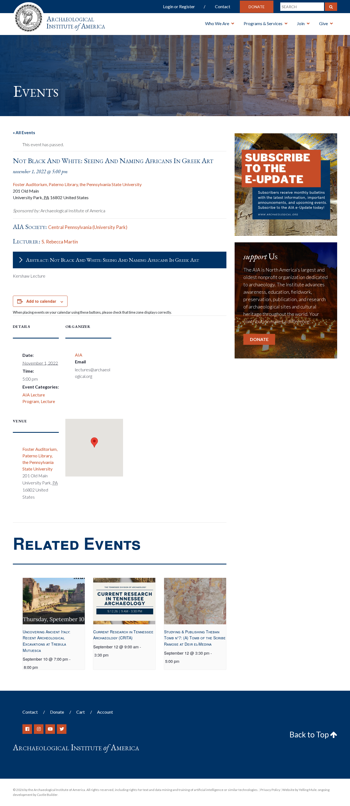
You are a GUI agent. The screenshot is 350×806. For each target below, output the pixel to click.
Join (301, 23)
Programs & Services (263, 23)
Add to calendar (41, 301)
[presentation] (54, 601)
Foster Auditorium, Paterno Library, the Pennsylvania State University (77, 184)
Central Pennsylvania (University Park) (87, 227)
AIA (78, 354)
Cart (80, 711)
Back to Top (310, 734)
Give (323, 23)
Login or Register (179, 6)
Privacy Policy (270, 790)
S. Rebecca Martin (60, 242)
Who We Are (217, 23)
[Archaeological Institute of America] (28, 16)
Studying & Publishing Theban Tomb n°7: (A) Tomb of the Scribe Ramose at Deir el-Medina (195, 638)
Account (105, 711)
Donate (257, 6)
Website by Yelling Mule (299, 790)
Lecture (48, 401)
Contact (222, 6)
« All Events (24, 132)
